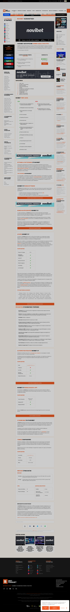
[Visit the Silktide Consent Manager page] (66, 608)
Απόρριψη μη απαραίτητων (55, 608)
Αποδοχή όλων (45, 608)
